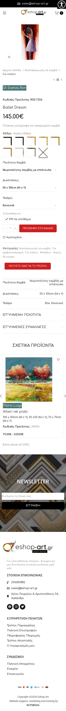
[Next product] (61, 80)
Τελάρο (7, 198)
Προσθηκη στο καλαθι (38, 228)
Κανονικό (57, 303)
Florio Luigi (12, 405)
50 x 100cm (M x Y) (51, 293)
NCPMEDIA (33, 705)
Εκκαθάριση (13, 213)
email (5, 491)
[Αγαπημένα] (58, 359)
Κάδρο (7, 133)
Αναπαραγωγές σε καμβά (41, 70)
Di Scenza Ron (14, 88)
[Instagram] (16, 607)
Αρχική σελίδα (12, 70)
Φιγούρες (8, 257)
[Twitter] (22, 607)
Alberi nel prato (15, 411)
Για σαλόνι (9, 74)
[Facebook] (9, 607)
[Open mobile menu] (4, 13)
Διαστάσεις (11, 180)
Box (47, 303)
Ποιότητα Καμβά (14, 162)
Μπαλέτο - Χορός (50, 252)
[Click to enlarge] (9, 57)
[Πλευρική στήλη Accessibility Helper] (61, 4)
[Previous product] (54, 80)
